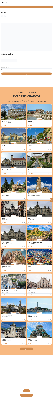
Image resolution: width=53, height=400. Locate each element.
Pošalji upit (26, 74)
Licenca (26, 390)
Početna (3, 7)
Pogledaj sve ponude (26, 349)
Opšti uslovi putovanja (26, 395)
